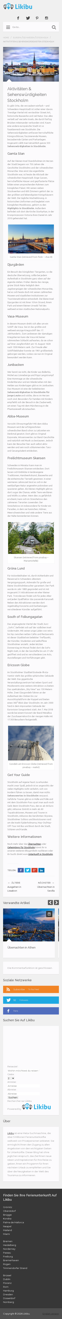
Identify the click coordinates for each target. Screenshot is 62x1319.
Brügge (7, 1214)
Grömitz (7, 1207)
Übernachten (34, 844)
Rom (5, 1286)
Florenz (7, 1283)
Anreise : (12, 1081)
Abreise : (12, 1089)
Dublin (6, 1279)
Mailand (7, 1230)
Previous (50, 902)
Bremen (7, 1241)
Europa (17, 37)
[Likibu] (31, 6)
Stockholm (42, 37)
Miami (6, 1234)
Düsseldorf (9, 1298)
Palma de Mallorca (13, 1222)
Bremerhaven (11, 1260)
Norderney (9, 1248)
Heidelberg (9, 1245)
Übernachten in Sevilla (46, 888)
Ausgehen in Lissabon (14, 888)
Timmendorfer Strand (15, 1268)
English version (51, 1313)
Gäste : (11, 1074)
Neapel (7, 1226)
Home (6, 37)
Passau (7, 1252)
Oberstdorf (9, 1211)
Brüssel (7, 1275)
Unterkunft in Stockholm (40, 854)
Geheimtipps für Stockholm (21, 847)
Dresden (8, 1294)
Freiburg (8, 1256)
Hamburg (8, 1290)
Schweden (28, 37)
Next (56, 902)
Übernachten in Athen (21, 947)
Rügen (7, 1264)
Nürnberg (8, 1302)
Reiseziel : (12, 1066)
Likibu (10, 1133)
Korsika (7, 1218)
